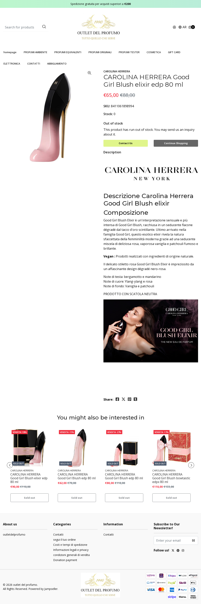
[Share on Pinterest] (129, 399)
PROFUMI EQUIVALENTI (67, 52)
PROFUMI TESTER (129, 52)
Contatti (58, 534)
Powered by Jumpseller (43, 589)
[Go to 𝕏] (173, 550)
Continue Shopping (176, 143)
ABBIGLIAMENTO (57, 63)
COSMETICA (154, 52)
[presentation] (10, 465)
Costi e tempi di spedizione (70, 545)
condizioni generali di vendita (71, 555)
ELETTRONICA (12, 63)
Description (112, 152)
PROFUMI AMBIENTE (35, 52)
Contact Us (125, 143)
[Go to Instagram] (183, 550)
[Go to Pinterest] (178, 550)
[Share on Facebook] (117, 399)
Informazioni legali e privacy (71, 550)
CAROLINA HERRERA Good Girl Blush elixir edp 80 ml (29, 478)
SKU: (106, 106)
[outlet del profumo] (100, 27)
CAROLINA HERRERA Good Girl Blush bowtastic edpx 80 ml (171, 478)
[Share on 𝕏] (123, 399)
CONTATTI (33, 63)
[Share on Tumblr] (135, 399)
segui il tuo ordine (64, 539)
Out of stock (113, 123)
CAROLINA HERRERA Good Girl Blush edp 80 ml (77, 476)
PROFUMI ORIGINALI (100, 52)
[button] (182, 27)
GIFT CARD (174, 52)
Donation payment (65, 560)
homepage (10, 52)
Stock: (108, 114)
